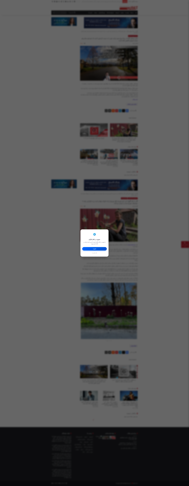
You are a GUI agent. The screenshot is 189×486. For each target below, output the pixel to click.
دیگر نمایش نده (94, 252)
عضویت (94, 248)
